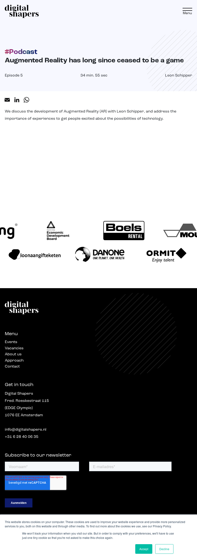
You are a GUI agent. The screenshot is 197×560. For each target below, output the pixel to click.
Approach (14, 361)
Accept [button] (143, 549)
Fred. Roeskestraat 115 (27, 401)
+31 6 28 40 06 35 (21, 437)
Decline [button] (164, 549)
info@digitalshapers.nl (25, 430)
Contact (12, 367)
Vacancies (14, 348)
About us (13, 354)
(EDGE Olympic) (19, 408)
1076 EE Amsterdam (24, 415)
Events (11, 342)
